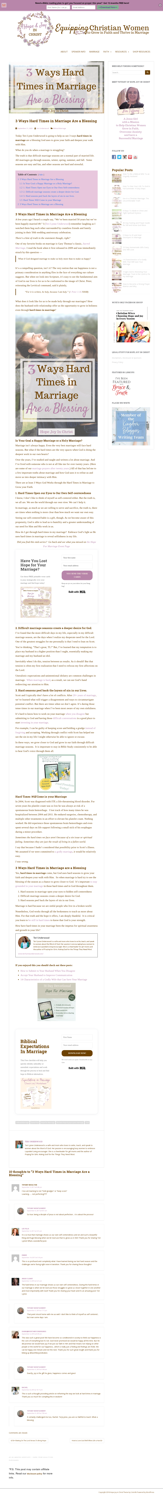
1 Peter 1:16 (76, 292)
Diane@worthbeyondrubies (34, 1331)
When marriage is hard (38, 680)
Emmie (24, 1255)
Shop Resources (141, 51)
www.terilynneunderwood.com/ (30, 954)
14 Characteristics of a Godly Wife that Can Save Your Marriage (54, 979)
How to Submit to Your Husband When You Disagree (48, 970)
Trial (87, 1122)
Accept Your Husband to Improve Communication (46, 975)
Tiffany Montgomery (36, 1208)
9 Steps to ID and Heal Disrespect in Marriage (132, 236)
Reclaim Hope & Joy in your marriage (70, 1122)
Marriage (94, 51)
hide (41, 175)
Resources (121, 51)
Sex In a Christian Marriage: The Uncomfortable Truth (136, 199)
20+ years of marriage (84, 695)
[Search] (147, 72)
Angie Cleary (27, 1279)
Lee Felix (25, 1229)
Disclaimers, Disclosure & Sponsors (126, 358)
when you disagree (75, 713)
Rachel (25, 1387)
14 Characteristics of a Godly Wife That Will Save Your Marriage (134, 261)
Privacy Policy (117, 362)
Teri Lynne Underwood (57, 223)
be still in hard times (39, 920)
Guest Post (35, 1122)
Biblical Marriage (59, 128)
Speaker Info (78, 51)
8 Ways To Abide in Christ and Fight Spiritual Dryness (135, 211)
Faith (106, 51)
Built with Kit (77, 592)
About (64, 51)
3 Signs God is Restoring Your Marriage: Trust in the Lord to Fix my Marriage (136, 274)
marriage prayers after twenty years (50, 468)
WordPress (150, 1492)
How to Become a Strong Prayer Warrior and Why (136, 285)
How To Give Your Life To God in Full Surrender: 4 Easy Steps (136, 187)
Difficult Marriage (22, 1122)
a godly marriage (63, 851)
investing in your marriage (34, 722)
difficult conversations (64, 718)
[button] (36, 602)
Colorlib (134, 1492)
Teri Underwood (42, 128)
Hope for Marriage (48, 1122)
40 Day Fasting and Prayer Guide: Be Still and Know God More (136, 224)
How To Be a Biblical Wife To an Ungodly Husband (136, 175)
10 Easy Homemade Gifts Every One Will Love (136, 248)
